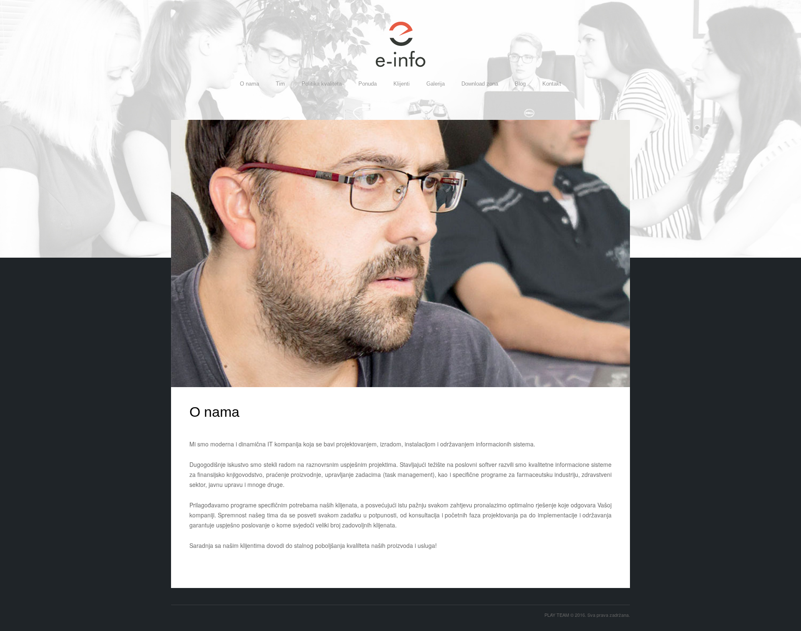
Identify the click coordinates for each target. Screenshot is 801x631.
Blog (520, 84)
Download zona (479, 84)
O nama (249, 84)
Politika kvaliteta (322, 84)
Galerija (435, 84)
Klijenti (401, 84)
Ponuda (367, 84)
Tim (280, 84)
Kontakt (551, 84)
